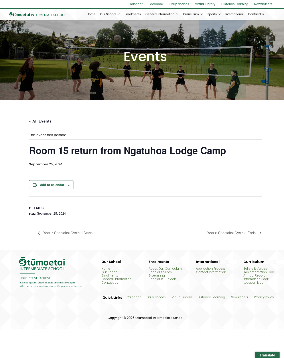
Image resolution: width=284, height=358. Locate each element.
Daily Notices (179, 4)
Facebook (156, 4)
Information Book (255, 279)
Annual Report (254, 275)
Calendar (136, 4)
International (234, 14)
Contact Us (256, 14)
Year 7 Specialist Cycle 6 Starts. (67, 233)
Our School (109, 272)
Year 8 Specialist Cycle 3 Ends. (232, 233)
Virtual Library (205, 4)
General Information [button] (159, 14)
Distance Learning (234, 4)
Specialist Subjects (163, 279)
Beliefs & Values (255, 269)
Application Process (210, 269)
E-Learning (157, 275)
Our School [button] (108, 14)
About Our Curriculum (165, 269)
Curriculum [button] (191, 14)
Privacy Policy (264, 297)
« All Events (40, 121)
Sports (212, 14)
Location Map (253, 283)
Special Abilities (160, 272)
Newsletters (263, 4)
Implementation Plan (258, 272)
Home (91, 14)
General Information (116, 279)
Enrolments (133, 14)
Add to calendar (52, 184)
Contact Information (211, 272)
